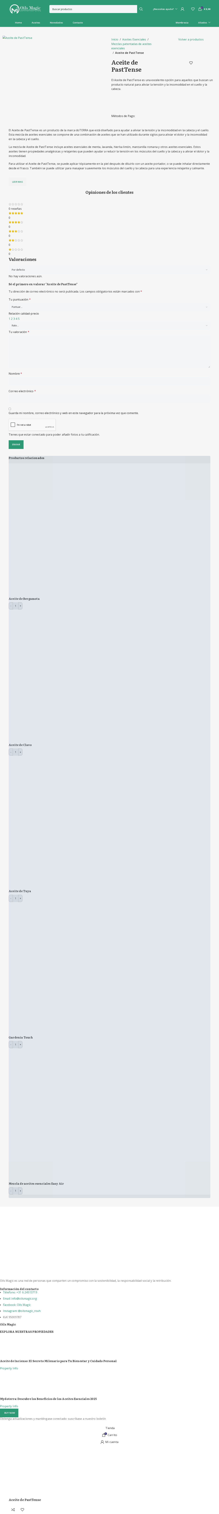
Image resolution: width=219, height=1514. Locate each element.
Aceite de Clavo (20, 745)
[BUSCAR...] (141, 9)
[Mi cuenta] (182, 9)
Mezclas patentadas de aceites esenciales (131, 46)
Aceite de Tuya (20, 891)
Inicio (114, 39)
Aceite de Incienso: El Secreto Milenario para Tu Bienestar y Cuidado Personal (58, 1361)
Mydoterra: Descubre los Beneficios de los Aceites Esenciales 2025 (48, 1399)
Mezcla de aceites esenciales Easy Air (36, 1183)
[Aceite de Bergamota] (75, 530)
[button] (9, 1413)
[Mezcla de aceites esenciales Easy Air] (75, 1115)
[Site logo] (25, 9)
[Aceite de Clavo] (75, 676)
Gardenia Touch (21, 1037)
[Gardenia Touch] (75, 968)
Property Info (9, 1368)
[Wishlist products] (192, 9)
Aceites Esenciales (134, 39)
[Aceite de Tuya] (75, 822)
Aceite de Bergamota (24, 599)
